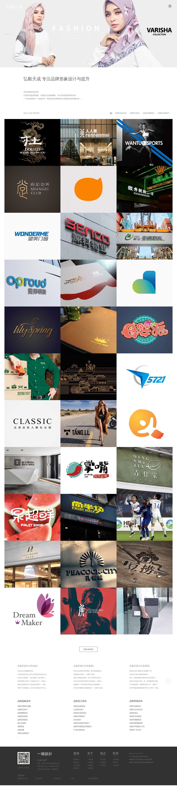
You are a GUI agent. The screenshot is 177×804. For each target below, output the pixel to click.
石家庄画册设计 (149, 113)
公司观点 (103, 762)
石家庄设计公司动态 (27, 665)
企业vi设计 (76, 765)
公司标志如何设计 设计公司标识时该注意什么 (32, 674)
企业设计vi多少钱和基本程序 (138, 674)
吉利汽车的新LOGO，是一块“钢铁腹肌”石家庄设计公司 (144, 681)
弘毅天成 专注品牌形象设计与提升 (56, 78)
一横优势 (90, 762)
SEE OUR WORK (31, 113)
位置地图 (116, 759)
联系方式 (116, 762)
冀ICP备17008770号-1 (136, 753)
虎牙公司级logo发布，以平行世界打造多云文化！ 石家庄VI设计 (88, 678)
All (111, 113)
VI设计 (73, 778)
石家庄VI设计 (135, 113)
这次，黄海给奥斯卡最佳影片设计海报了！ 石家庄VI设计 (144, 678)
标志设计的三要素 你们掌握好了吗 (140, 671)
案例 (76, 753)
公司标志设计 (57, 778)
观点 (103, 753)
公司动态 (103, 759)
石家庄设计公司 (22, 778)
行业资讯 (103, 765)
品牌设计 (76, 768)
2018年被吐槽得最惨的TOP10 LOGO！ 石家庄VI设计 (144, 688)
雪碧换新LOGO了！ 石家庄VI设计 (84, 674)
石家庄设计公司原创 (83, 665)
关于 (90, 753)
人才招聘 (116, 765)
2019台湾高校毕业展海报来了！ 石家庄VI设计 (88, 688)
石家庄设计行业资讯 (139, 665)
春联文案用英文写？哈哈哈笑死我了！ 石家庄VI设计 (32, 684)
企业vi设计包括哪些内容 (25, 671)
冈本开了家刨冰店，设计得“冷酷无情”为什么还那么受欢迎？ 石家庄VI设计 (32, 688)
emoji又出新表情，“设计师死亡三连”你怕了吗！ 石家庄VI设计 (32, 678)
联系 (116, 753)
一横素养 (90, 768)
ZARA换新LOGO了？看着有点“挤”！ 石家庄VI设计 (32, 681)
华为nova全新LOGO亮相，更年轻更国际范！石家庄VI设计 (88, 671)
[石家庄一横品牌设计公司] (19, 6)
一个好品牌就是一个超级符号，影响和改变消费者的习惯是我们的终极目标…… (52, 98)
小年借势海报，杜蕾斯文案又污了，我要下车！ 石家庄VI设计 (144, 684)
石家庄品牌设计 (164, 113)
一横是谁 (90, 759)
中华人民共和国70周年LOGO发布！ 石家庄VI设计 (88, 681)
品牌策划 (76, 759)
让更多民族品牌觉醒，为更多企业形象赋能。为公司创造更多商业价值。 (50, 95)
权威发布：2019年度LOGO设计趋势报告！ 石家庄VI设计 (88, 684)
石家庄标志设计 (121, 113)
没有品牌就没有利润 (31, 92)
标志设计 (76, 762)
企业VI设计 (38, 778)
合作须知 (90, 765)
